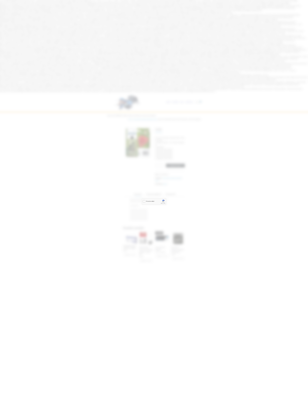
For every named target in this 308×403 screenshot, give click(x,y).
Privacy (162, 203)
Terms (164, 203)
